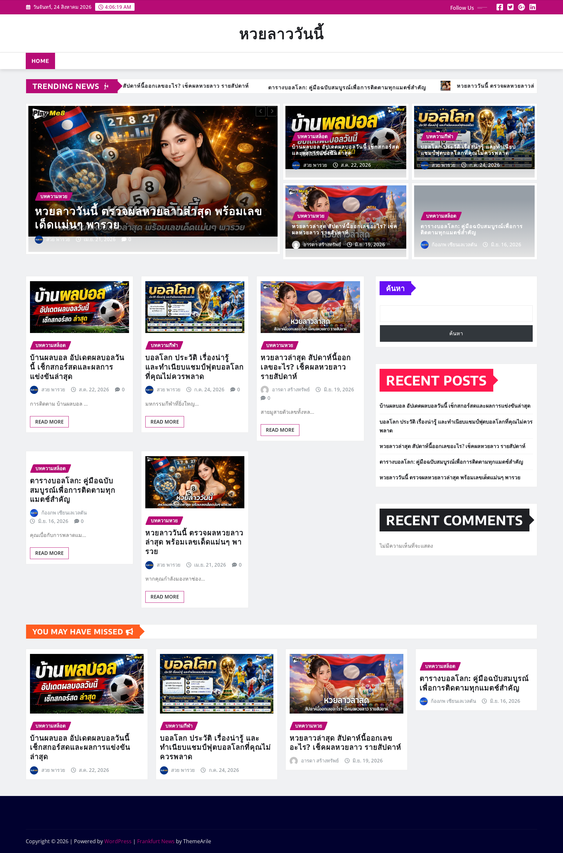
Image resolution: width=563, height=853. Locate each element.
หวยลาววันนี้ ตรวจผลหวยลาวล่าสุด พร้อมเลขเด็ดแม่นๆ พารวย (194, 542)
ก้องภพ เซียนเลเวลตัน (454, 244)
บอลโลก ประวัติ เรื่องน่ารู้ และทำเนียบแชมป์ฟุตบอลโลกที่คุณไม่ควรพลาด (468, 149)
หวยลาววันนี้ (281, 33)
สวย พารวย (58, 239)
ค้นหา (395, 288)
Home (40, 61)
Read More (49, 421)
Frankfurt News (156, 841)
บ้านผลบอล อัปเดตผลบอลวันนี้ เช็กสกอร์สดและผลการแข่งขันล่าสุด (143, 216)
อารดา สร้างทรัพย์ (322, 244)
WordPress (118, 841)
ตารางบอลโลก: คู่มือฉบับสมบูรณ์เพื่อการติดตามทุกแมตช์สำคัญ (472, 229)
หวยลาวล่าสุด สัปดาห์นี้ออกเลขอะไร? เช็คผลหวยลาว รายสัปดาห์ (344, 229)
